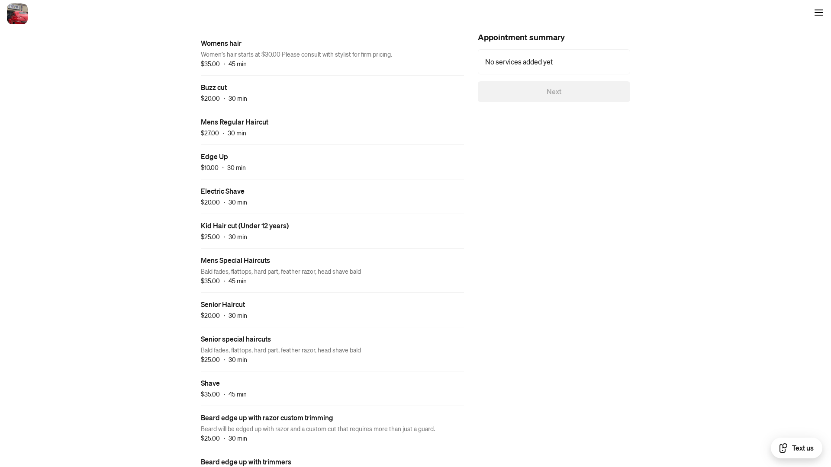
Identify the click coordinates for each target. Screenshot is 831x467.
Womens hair (221, 43)
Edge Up (214, 156)
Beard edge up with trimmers (246, 461)
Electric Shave (223, 190)
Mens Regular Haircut (234, 121)
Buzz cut (214, 87)
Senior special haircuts (236, 338)
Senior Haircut (223, 304)
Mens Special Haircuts (235, 260)
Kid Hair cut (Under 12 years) (245, 225)
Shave (210, 382)
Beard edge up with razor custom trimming (267, 417)
